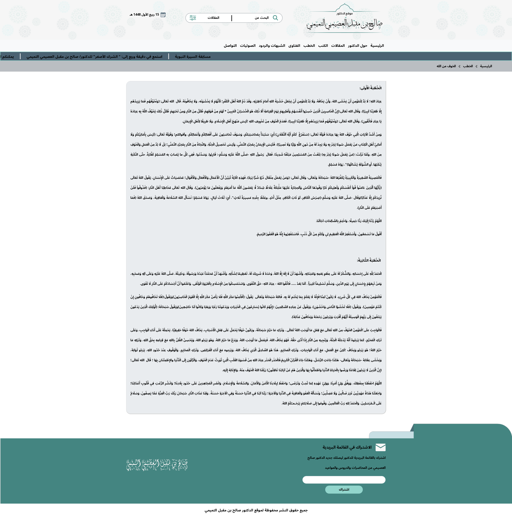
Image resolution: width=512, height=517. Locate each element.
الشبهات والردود (272, 45)
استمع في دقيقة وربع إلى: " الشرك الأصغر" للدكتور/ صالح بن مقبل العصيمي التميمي (126, 56)
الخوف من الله (446, 66)
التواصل (230, 45)
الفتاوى (294, 45)
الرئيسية (377, 45)
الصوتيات (248, 45)
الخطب (309, 45)
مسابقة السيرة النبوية (224, 56)
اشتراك (344, 489)
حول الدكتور (357, 45)
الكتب (323, 45)
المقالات (338, 45)
